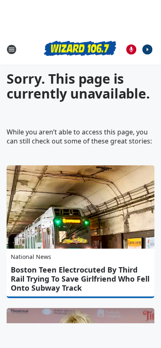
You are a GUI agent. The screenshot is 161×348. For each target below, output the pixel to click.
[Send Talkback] (131, 49)
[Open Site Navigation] (12, 49)
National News (31, 257)
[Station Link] (80, 49)
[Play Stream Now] (147, 49)
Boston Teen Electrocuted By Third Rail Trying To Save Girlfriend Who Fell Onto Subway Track (80, 278)
